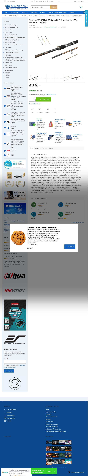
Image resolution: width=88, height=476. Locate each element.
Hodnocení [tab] (44, 148)
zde (35, 245)
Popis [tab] (31, 148)
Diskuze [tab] (50, 148)
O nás (31, 1)
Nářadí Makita (8, 70)
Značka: (61, 27)
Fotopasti (7, 55)
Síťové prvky (7, 32)
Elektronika (7, 65)
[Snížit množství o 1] (35, 100)
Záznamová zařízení (10, 35)
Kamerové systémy (9, 25)
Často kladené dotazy (51, 424)
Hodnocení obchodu (51, 417)
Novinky (47, 419)
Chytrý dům (7, 47)
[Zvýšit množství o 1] (35, 98)
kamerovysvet (10, 415)
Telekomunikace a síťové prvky (13, 50)
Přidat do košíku (44, 99)
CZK (74, 1)
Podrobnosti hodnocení (49, 27)
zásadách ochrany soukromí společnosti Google (39, 237)
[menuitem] (5, 12)
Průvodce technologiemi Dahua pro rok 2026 (13, 221)
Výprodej (6, 75)
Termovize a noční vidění (11, 52)
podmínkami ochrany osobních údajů (14, 366)
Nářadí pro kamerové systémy (13, 58)
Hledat (53, 7)
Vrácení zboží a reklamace (52, 429)
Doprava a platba (40, 1)
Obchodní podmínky (51, 427)
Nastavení (29, 248)
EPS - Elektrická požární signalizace (14, 45)
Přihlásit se (8, 371)
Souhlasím (70, 247)
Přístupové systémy (10, 42)
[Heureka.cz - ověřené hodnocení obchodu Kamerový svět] (14, 164)
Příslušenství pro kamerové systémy (14, 60)
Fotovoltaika (8, 63)
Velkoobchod (49, 422)
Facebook (9, 413)
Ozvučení (7, 73)
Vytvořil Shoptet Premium (76, 472)
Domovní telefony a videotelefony (14, 37)
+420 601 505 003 (11, 410)
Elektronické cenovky (10, 68)
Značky (6, 78)
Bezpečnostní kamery (10, 27)
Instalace (51, 1)
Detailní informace (33, 104)
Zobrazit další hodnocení (76, 222)
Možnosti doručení (50, 94)
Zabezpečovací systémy (11, 40)
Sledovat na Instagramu (59, 467)
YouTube (8, 421)
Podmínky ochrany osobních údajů (55, 431)
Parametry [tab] (37, 148)
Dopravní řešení (8, 30)
